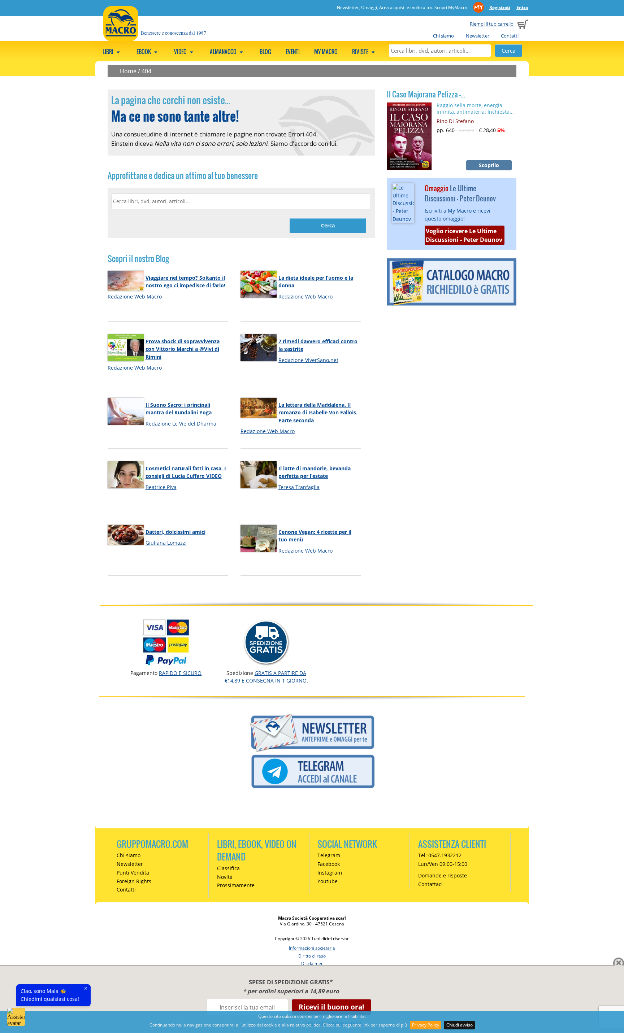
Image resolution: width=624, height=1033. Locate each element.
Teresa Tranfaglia (299, 487)
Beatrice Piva (161, 487)
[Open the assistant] (16, 1017)
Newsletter (477, 35)
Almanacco (224, 52)
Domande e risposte (442, 875)
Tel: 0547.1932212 (440, 855)
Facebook (328, 863)
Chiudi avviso (459, 1025)
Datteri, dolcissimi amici (175, 531)
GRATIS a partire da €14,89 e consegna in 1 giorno (266, 677)
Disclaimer (312, 963)
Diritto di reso (312, 956)
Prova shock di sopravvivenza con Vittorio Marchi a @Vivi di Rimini (183, 349)
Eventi (293, 52)
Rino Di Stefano (455, 121)
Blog (265, 52)
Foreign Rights (134, 881)
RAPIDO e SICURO (180, 673)
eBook (144, 52)
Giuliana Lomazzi (166, 542)
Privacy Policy (425, 1025)
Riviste (360, 52)
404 (146, 71)
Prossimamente (236, 885)
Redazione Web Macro (135, 296)
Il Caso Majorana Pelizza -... (426, 94)
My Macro (326, 52)
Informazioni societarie (312, 948)
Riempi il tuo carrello (492, 24)
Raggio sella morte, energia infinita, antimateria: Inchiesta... (475, 108)
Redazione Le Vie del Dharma (181, 423)
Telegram (328, 855)
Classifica (228, 868)
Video (181, 52)
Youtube (327, 881)
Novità (225, 876)
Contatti (510, 35)
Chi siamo (443, 35)
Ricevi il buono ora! (331, 1007)
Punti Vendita (133, 872)
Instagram (329, 872)
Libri (108, 52)
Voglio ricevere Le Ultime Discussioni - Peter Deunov (464, 235)
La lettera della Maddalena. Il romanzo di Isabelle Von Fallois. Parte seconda (318, 412)
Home (128, 71)
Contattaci (430, 884)
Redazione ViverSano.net (308, 360)
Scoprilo (489, 165)
